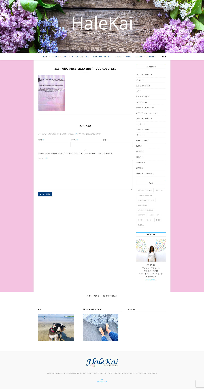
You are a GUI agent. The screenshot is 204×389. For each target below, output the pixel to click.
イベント (139, 80)
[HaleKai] (102, 362)
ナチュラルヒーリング (145, 107)
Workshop (154, 215)
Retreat (141, 215)
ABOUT (118, 57)
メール (74, 139)
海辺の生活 (140, 162)
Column (159, 190)
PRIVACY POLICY (141, 373)
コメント (43, 158)
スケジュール (141, 102)
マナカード (140, 124)
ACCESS (139, 57)
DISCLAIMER (152, 373)
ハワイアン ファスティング (147, 113)
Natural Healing (145, 210)
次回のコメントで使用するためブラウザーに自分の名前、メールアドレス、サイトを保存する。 (76, 153)
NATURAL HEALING (80, 57)
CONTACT (151, 57)
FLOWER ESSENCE (60, 57)
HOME (44, 57)
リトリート (140, 135)
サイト (105, 139)
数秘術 (139, 146)
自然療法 (139, 168)
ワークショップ (142, 140)
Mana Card (143, 205)
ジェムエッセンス (143, 96)
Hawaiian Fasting (146, 200)
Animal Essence (145, 190)
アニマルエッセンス (144, 74)
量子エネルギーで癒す (145, 173)
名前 (41, 139)
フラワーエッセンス (144, 118)
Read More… (151, 279)
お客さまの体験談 (143, 85)
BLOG (128, 57)
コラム (139, 91)
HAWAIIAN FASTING (102, 57)
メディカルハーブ (143, 129)
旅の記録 (139, 151)
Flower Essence (145, 195)
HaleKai (102, 23)
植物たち (139, 157)
